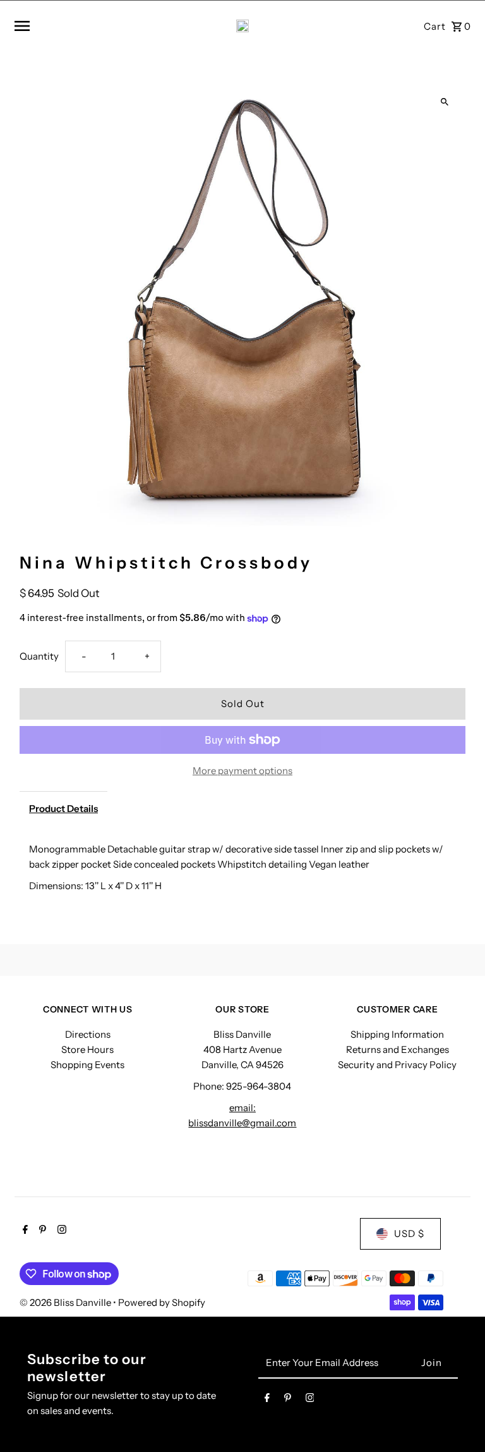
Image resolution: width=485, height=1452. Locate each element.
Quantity (39, 656)
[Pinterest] (41, 1230)
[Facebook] (24, 1230)
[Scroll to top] (458, 1419)
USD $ (409, 1233)
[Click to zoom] (445, 102)
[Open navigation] (92, 26)
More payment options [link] (242, 771)
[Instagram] (60, 1230)
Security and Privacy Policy (397, 1065)
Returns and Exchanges (397, 1049)
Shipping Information (397, 1034)
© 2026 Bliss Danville (66, 1302)
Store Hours (87, 1049)
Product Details (63, 809)
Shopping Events (87, 1065)
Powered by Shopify (161, 1302)
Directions (88, 1034)
